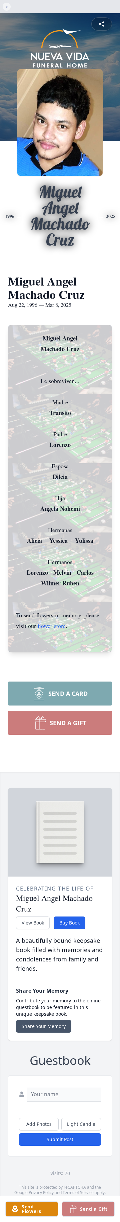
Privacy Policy (41, 1192)
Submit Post (60, 1139)
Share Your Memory (44, 1026)
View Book (33, 922)
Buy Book (69, 922)
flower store (52, 626)
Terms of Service (78, 1192)
